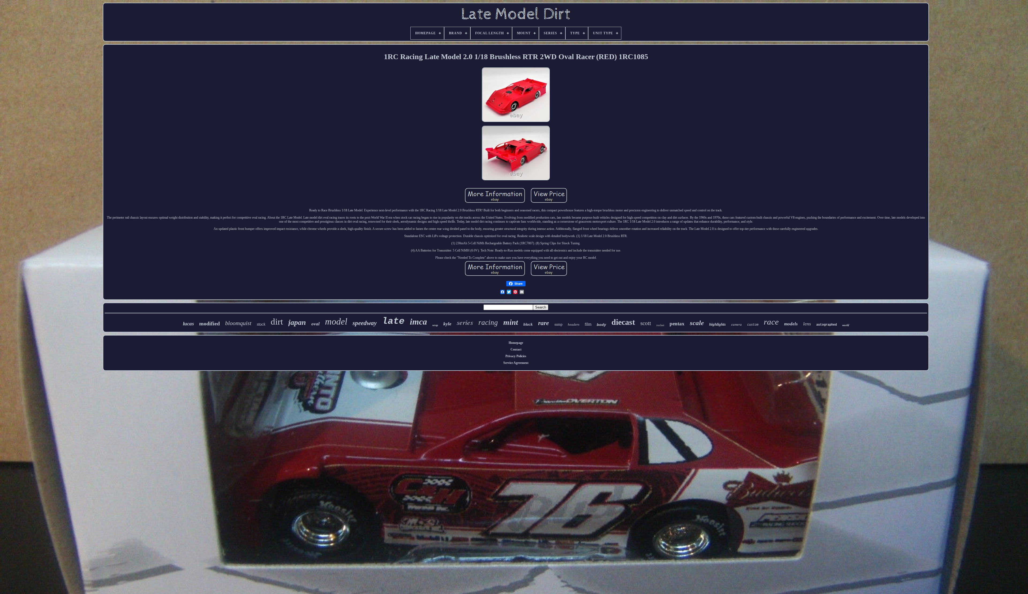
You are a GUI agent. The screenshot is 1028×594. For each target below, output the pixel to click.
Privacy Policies (515, 356)
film (588, 324)
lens (807, 323)
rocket (660, 325)
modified (209, 323)
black (528, 324)
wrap (435, 325)
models (791, 323)
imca (418, 321)
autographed (826, 325)
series (465, 322)
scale (697, 322)
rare (543, 322)
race (771, 321)
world (845, 325)
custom (752, 325)
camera (736, 324)
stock (261, 324)
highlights (717, 324)
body (601, 324)
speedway (365, 323)
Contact (516, 349)
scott (645, 323)
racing (488, 322)
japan (297, 322)
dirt (277, 321)
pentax (677, 323)
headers (573, 324)
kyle (447, 323)
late (393, 321)
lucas (188, 323)
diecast (623, 322)
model (336, 321)
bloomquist (238, 323)
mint (510, 322)
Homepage (516, 343)
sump (558, 324)
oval (315, 323)
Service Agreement (515, 363)
